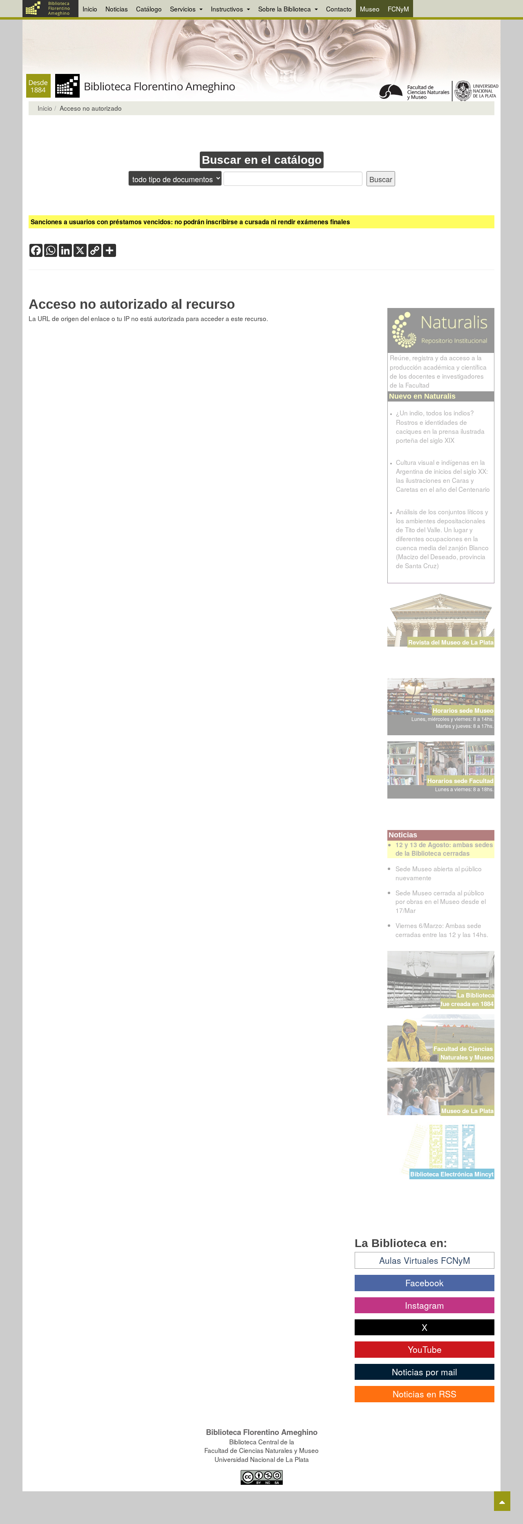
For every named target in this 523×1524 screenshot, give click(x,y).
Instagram (424, 1305)
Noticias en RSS (424, 1394)
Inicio (90, 8)
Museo (370, 8)
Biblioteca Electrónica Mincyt (452, 1173)
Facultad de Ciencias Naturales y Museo (464, 1053)
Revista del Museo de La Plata (451, 642)
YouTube (425, 1349)
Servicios (183, 8)
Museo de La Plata (467, 1110)
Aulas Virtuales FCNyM (424, 1260)
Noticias (116, 8)
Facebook (424, 1282)
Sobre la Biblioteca (285, 8)
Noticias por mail (424, 1372)
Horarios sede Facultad (460, 780)
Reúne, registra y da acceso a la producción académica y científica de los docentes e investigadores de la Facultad (438, 371)
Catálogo (149, 8)
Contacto (339, 8)
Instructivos (228, 8)
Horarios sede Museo (463, 710)
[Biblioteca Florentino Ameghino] (50, 8)
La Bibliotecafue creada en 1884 (467, 999)
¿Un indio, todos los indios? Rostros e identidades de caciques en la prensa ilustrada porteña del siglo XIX (440, 426)
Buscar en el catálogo (262, 160)
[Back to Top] (502, 1501)
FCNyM (398, 8)
